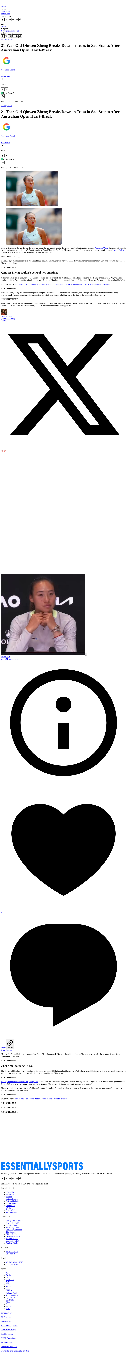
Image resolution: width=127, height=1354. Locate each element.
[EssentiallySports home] (42, 1169)
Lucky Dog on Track (14, 1221)
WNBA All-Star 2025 (14, 1262)
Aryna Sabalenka (119, 250)
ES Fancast (10, 1254)
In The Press (11, 1203)
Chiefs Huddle (11, 1234)
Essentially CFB (12, 1241)
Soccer (8, 1304)
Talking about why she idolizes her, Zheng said (19, 1082)
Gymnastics (10, 1297)
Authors (9, 1197)
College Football (12, 1293)
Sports (5, 29)
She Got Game (12, 1225)
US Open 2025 (12, 1264)
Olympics (10, 1300)
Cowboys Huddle (13, 1236)
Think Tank (5, 14)
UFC (8, 1288)
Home (3, 39)
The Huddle (10, 1232)
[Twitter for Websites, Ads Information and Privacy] (63, 784)
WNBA (9, 1291)
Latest (3, 6)
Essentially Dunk (12, 1227)
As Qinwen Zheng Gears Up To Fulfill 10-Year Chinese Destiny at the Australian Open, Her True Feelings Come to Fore (62, 284)
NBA (8, 1282)
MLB (8, 1302)
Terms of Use (11, 1212)
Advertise (10, 1194)
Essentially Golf (12, 1223)
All (7, 1273)
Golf (8, 1277)
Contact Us (10, 1206)
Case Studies (8, 33)
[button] (7, 253)
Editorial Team (11, 1199)
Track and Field (12, 1295)
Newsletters (5, 11)
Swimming (10, 1306)
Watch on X (5, 657)
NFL (8, 1284)
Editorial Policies (12, 1201)
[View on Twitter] (63, 446)
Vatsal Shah (5, 76)
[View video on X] (86, 654)
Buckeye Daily (12, 1243)
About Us (10, 1192)
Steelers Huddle (12, 1239)
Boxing (9, 1275)
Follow (4, 321)
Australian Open (101, 248)
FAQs (8, 1208)
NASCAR (10, 1280)
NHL (8, 1309)
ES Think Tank (12, 1251)
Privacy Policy (11, 1210)
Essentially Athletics (14, 1230)
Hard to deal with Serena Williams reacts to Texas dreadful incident (41, 1099)
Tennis (9, 39)
